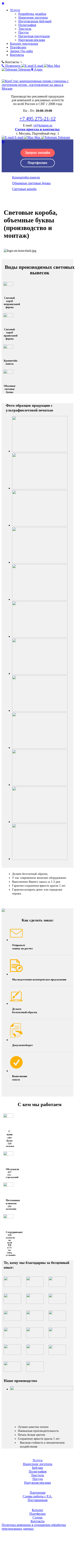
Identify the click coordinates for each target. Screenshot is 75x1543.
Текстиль (24, 28)
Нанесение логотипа (33, 17)
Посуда (23, 32)
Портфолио (18, 47)
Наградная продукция (34, 36)
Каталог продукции (24, 43)
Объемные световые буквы (31, 183)
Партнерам (37, 1492)
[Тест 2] (41, 1389)
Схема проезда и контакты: (37, 129)
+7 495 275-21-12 (37, 118)
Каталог (37, 1510)
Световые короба (24, 189)
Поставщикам (38, 1500)
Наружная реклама (31, 40)
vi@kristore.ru (42, 125)
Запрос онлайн (37, 152)
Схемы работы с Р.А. (37, 1496)
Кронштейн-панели (26, 177)
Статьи (37, 1517)
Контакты (17, 55)
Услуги (15, 10)
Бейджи (37, 1467)
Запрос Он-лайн (21, 51)
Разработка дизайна (32, 14)
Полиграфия (27, 25)
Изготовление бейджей (34, 21)
